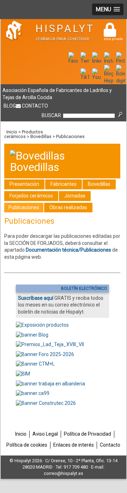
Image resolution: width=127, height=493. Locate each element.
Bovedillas (41, 136)
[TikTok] (85, 77)
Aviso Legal (45, 434)
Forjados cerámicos (31, 196)
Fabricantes (63, 184)
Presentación (24, 184)
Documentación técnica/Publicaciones (68, 250)
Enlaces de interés (73, 445)
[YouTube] (96, 77)
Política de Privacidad (87, 434)
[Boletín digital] (120, 81)
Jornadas (74, 196)
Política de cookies (26, 445)
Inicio (11, 131)
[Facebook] (73, 61)
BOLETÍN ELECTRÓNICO (84, 288)
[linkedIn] (96, 61)
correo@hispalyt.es (63, 473)
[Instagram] (108, 61)
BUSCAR (51, 115)
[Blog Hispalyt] (108, 81)
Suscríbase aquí (35, 298)
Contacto (35, 106)
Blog (10, 106)
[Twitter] (85, 61)
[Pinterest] (120, 61)
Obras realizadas (68, 207)
